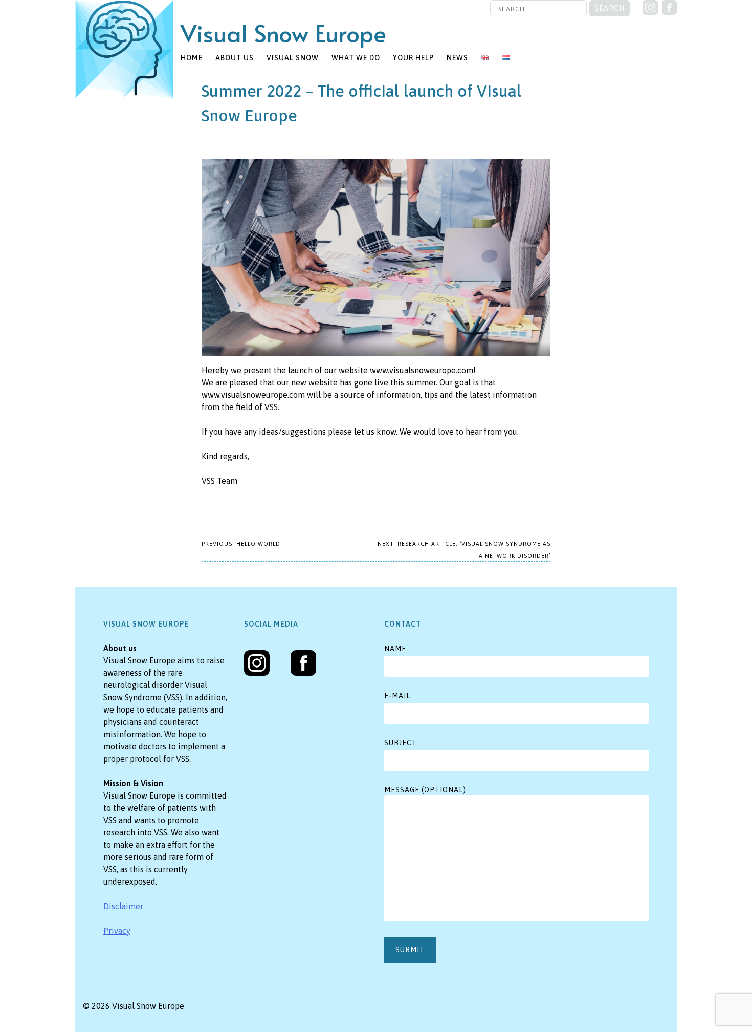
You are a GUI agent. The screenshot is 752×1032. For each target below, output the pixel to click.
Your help (413, 58)
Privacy (116, 930)
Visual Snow (293, 58)
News (457, 58)
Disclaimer (123, 906)
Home (192, 58)
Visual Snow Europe (283, 32)
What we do (355, 58)
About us (234, 58)
